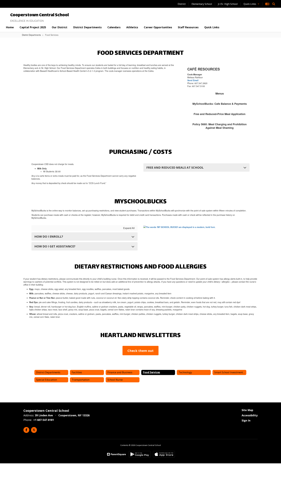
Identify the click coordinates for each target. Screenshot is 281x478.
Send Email (192, 80)
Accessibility (250, 415)
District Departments (31, 34)
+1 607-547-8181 (43, 420)
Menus (219, 93)
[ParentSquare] (116, 454)
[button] (251, 4)
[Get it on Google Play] (140, 454)
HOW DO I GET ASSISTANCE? (54, 246)
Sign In (246, 420)
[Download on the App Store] (164, 454)
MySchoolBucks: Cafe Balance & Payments (219, 104)
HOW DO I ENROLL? (48, 236)
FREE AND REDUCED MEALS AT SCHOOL (175, 167)
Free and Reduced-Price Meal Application (219, 114)
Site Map (247, 410)
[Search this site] (273, 3)
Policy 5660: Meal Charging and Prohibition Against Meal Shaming (219, 126)
